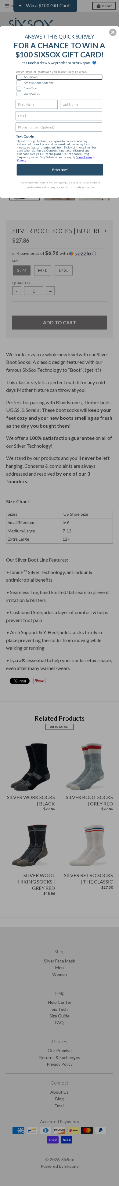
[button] (113, 32)
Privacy (21, 160)
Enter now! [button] (60, 170)
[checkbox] (59, 77)
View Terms (84, 157)
